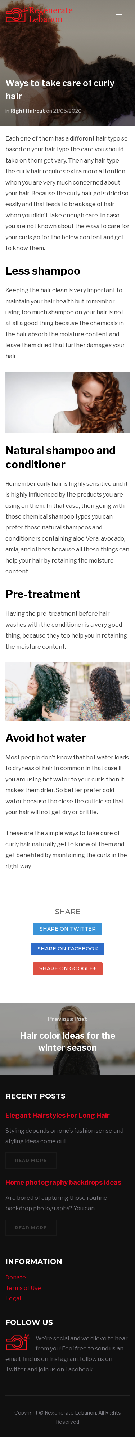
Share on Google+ (67, 968)
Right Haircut (27, 111)
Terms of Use (23, 1288)
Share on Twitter (68, 929)
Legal (13, 1298)
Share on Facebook (67, 948)
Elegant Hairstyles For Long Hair (57, 1115)
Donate (15, 1277)
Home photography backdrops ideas (63, 1182)
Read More (31, 1160)
